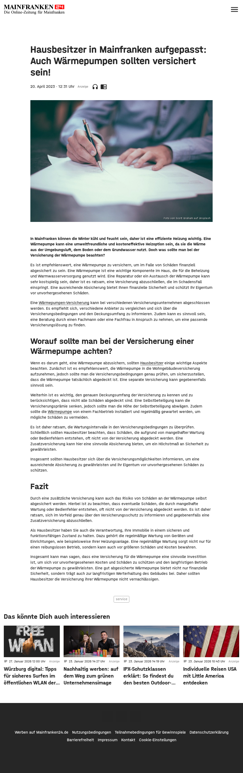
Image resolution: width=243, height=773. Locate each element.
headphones (95, 86)
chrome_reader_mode (103, 86)
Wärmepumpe (60, 411)
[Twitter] (121, 716)
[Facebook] (107, 716)
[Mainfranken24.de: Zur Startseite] (34, 9)
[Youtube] (135, 716)
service (121, 599)
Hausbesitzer (151, 363)
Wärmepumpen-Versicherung (64, 302)
